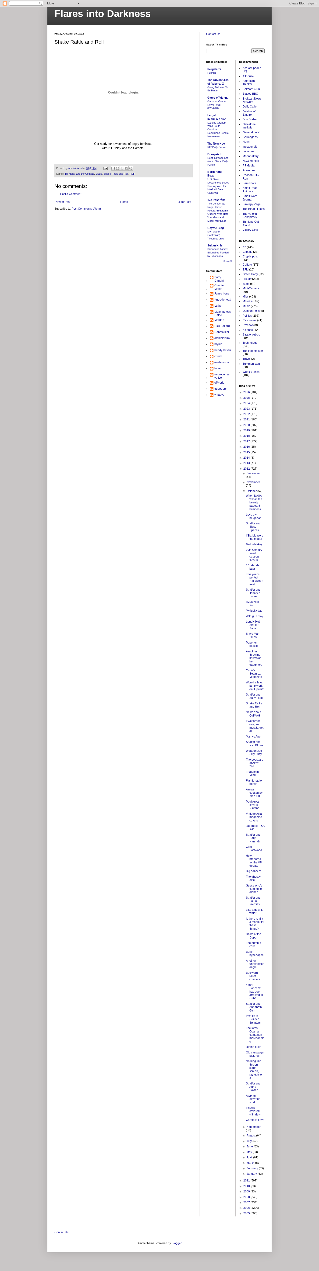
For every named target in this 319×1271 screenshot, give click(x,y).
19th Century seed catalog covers (254, 554)
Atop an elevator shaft (253, 1099)
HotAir (247, 141)
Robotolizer (221, 332)
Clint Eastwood (254, 848)
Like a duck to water (254, 911)
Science (248, 330)
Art (244, 247)
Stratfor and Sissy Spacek (253, 527)
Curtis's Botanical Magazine (254, 674)
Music (99, 173)
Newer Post (63, 202)
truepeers (220, 388)
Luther (218, 305)
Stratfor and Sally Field (254, 696)
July (249, 1141)
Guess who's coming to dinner (254, 889)
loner (217, 368)
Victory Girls (250, 230)
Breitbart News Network (252, 100)
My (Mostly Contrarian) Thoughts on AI (215, 235)
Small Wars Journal (250, 197)
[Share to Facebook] (126, 168)
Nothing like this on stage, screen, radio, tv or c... (254, 1070)
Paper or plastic (252, 644)
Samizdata (249, 183)
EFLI (245, 269)
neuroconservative (222, 376)
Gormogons (250, 137)
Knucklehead (222, 299)
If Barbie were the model (254, 537)
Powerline (249, 170)
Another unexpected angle (255, 964)
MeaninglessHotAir (222, 313)
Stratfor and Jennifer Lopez (253, 593)
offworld (219, 382)
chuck (218, 356)
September (254, 1127)
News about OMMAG (253, 713)
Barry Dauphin (219, 279)
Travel (247, 358)
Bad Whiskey (254, 544)
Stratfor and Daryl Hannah (253, 838)
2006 (247, 1207)
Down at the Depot (253, 935)
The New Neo (216, 143)
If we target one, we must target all (254, 726)
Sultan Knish (215, 245)
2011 (247, 1180)
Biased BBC (250, 93)
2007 (247, 1202)
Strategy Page (252, 204)
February (253, 1168)
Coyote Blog (215, 228)
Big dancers (253, 871)
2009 (247, 1191)
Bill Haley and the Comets (79, 173)
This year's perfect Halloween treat (254, 579)
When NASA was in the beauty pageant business (254, 502)
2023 (247, 408)
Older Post (184, 202)
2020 (247, 425)
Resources (249, 320)
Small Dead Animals (250, 189)
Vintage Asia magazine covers (254, 817)
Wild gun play (254, 616)
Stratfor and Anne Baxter (253, 1087)
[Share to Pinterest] (130, 168)
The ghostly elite (253, 878)
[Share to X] (122, 168)
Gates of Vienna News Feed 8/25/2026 (216, 105)
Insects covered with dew (253, 1111)
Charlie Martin (219, 287)
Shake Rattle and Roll (116, 173)
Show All (227, 261)
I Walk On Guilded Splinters (253, 1019)
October (252, 491)
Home (124, 202)
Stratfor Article (251, 334)
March (251, 1162)
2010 (247, 1186)
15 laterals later (252, 567)
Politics (247, 315)
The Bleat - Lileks (254, 209)
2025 (247, 397)
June (250, 1146)
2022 (247, 414)
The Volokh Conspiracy (250, 215)
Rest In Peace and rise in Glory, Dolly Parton (217, 161)
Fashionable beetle (254, 782)
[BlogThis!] (117, 168)
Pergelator (214, 69)
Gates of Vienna (217, 97)
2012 (247, 468)
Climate (247, 251)
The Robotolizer (253, 351)
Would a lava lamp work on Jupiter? (255, 686)
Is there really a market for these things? (255, 923)
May (250, 1152)
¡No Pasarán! (216, 200)
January (252, 1173)
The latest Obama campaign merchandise (255, 1034)
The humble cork (253, 944)
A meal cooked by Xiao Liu (254, 793)
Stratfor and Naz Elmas (254, 743)
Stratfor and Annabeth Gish (254, 1007)
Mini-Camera (251, 288)
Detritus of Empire (249, 113)
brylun (218, 344)
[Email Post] (105, 168)
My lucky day (254, 610)
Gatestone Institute (249, 126)
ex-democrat (222, 362)
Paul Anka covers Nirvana (252, 805)
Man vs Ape (253, 736)
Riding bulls (253, 1047)
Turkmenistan (251, 363)
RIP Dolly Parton (216, 147)
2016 (247, 446)
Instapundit (250, 146)
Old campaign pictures (255, 1054)
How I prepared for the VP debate (254, 860)
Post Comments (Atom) (86, 208)
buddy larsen (222, 350)
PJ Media (249, 165)
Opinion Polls (251, 310)
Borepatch (214, 154)
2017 (247, 441)
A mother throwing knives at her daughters (254, 658)
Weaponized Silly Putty (254, 752)
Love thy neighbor (253, 516)
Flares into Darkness (102, 13)
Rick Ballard (222, 326)
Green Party (250, 274)
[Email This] (113, 168)
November (253, 482)
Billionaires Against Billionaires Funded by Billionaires (218, 252)
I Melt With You (252, 603)
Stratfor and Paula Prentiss (253, 901)
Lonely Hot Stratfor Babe (253, 625)
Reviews (248, 325)
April (250, 1157)
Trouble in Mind (252, 773)
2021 (247, 419)
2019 (247, 430)
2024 (247, 403)
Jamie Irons (221, 293)
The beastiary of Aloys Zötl (254, 763)
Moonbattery (251, 156)
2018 (247, 435)
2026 (247, 392)
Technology (250, 342)
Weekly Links (251, 372)
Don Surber (250, 119)
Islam (246, 283)
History (247, 279)
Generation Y (251, 132)
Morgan (219, 320)
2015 (247, 452)
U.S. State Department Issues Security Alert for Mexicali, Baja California (218, 186)
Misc (245, 296)
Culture (247, 264)
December (253, 473)
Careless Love (255, 1120)
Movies (247, 301)
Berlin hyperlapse (255, 953)
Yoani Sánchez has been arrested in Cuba (254, 991)
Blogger (176, 1243)
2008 (247, 1197)
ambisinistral (222, 338)
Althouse (248, 76)
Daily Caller (250, 106)
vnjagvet (219, 394)
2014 (247, 457)
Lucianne (249, 151)
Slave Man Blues (252, 635)
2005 (247, 1213)
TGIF (132, 173)
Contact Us (213, 34)
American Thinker (249, 82)
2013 (247, 463)
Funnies (211, 72)
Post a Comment (70, 194)
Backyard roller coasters (253, 976)
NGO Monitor (251, 161)
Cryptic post (250, 256)
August (251, 1135)
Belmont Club (251, 89)
